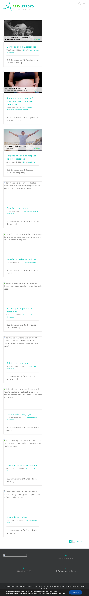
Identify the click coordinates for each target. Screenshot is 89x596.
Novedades (10, 52)
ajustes (62, 593)
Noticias (35, 50)
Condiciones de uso (72, 586)
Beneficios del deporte (18, 208)
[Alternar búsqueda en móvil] (79, 3)
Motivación (10, 110)
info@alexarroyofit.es (66, 571)
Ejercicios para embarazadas (21, 47)
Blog (24, 50)
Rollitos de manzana (17, 363)
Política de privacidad (56, 586)
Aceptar (76, 592)
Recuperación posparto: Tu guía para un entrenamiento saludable (21, 101)
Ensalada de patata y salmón (21, 465)
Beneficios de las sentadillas (21, 259)
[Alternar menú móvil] (84, 3)
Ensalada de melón (16, 517)
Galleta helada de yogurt (19, 414)
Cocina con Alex (28, 315)
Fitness (29, 50)
